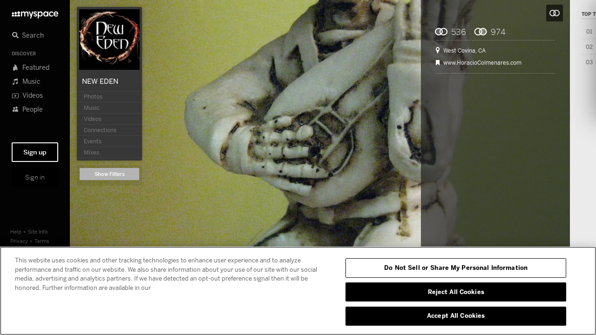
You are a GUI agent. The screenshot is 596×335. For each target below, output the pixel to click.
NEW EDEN (100, 81)
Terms (41, 240)
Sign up (35, 152)
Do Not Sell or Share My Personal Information (456, 267)
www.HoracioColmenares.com (482, 63)
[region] (298, 291)
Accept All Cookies (456, 315)
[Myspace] (35, 12)
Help (15, 231)
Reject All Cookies (456, 292)
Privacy (19, 240)
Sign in (35, 177)
